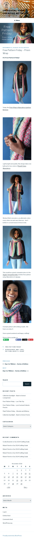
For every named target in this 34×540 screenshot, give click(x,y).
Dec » (25, 487)
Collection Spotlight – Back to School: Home (16, 415)
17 (25, 477)
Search (5, 380)
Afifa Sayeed (24, 47)
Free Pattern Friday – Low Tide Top (13, 401)
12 (4, 477)
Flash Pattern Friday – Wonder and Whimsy (16, 411)
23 (21, 480)
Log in (5, 512)
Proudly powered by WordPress (12, 535)
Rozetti (16, 351)
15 (17, 477)
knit (17, 349)
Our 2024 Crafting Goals (22, 442)
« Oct (8, 487)
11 (29, 473)
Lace (22, 349)
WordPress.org (7, 523)
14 (13, 477)
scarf (22, 351)
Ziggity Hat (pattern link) (10, 275)
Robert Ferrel (7, 445)
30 (21, 484)
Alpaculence (10, 349)
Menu (18, 20)
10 (25, 473)
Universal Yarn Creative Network (16, 12)
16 (21, 477)
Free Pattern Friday (13, 347)
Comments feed (8, 519)
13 (9, 477)
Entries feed (6, 515)
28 (13, 484)
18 (29, 477)
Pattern (8, 351)
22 (17, 480)
